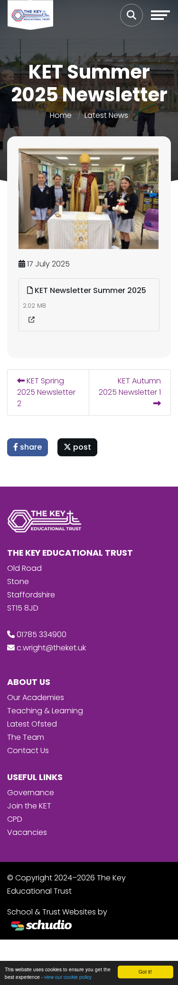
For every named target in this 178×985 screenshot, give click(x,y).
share (30, 447)
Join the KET (29, 805)
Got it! (145, 971)
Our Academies (35, 697)
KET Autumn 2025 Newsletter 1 (130, 386)
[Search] (131, 15)
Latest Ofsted (32, 724)
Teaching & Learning (45, 710)
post (81, 447)
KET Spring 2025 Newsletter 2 (46, 392)
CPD (14, 819)
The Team (25, 737)
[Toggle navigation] (160, 15)
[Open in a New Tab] (31, 320)
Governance (30, 792)
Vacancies (27, 832)
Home (61, 115)
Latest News (106, 115)
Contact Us (28, 750)
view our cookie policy (68, 976)
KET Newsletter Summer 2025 (89, 290)
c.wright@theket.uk (51, 647)
